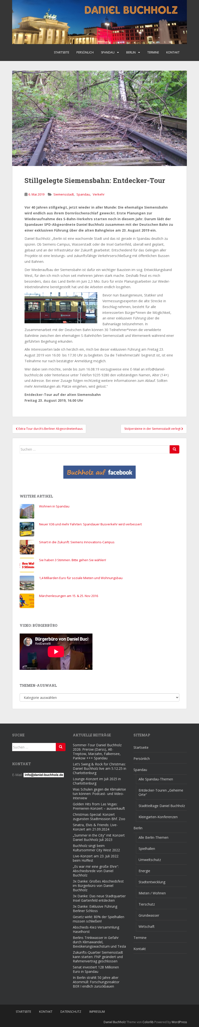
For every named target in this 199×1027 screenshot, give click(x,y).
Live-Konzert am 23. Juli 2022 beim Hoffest (95, 858)
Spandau (108, 52)
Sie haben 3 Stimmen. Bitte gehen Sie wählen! (72, 560)
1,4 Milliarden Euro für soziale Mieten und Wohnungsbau (81, 578)
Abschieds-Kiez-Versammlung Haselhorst (96, 929)
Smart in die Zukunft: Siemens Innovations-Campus (77, 542)
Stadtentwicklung (152, 882)
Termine (153, 52)
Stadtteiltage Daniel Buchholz (162, 805)
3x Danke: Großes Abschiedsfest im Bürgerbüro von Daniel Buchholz (98, 885)
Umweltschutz (150, 859)
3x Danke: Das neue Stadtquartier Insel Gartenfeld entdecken (99, 898)
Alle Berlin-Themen (153, 837)
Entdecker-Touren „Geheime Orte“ (161, 792)
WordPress (179, 1022)
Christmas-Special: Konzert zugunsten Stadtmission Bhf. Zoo (99, 816)
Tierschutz (147, 904)
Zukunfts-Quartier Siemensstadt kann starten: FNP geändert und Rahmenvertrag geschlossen (98, 956)
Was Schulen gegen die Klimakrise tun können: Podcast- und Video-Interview (99, 793)
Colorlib (148, 1022)
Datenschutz (70, 1012)
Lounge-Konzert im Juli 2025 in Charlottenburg (97, 781)
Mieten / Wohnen (152, 893)
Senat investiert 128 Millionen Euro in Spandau (96, 969)
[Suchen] (174, 449)
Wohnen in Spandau (54, 506)
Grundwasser (149, 915)
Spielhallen (147, 848)
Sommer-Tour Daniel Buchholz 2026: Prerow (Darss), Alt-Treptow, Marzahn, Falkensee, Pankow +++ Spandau (97, 751)
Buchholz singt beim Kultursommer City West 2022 (96, 847)
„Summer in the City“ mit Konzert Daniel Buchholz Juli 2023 (99, 837)
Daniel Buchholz (115, 1022)
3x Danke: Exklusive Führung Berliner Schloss (95, 908)
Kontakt (173, 52)
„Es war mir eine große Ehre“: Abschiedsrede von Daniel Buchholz (96, 870)
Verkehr (99, 194)
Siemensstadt (63, 194)
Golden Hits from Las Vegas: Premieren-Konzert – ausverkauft (99, 806)
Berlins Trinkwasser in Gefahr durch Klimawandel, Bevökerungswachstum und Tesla (99, 942)
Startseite (61, 52)
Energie (144, 870)
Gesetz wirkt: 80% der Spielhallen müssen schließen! (98, 918)
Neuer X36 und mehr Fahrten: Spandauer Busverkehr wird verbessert (90, 524)
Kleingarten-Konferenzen (158, 817)
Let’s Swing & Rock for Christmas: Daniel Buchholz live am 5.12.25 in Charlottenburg (99, 768)
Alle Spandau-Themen (156, 779)
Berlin (131, 52)
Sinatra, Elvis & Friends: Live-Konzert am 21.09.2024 (95, 827)
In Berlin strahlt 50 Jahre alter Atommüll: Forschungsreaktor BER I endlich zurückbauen (96, 982)
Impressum (97, 1012)
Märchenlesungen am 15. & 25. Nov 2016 (68, 596)
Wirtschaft (147, 926)
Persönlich (85, 52)
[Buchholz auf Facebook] (99, 472)
